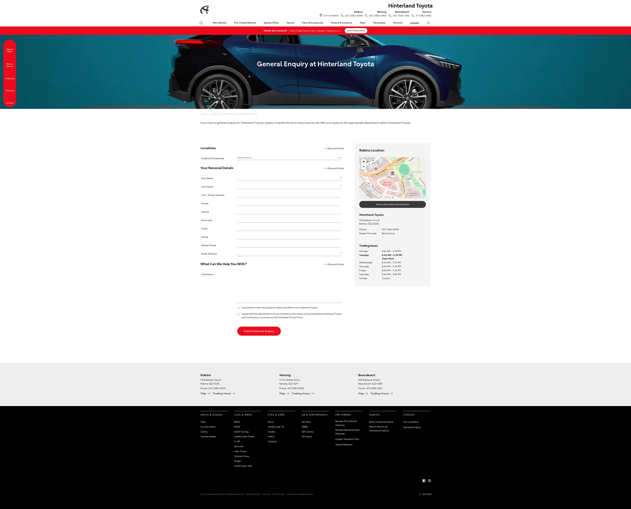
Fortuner (238, 446)
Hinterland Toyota (410, 5)
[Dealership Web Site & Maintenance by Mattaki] (425, 494)
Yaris (203, 421)
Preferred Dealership (212, 158)
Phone (204, 236)
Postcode (206, 220)
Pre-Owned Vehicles (245, 22)
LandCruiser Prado (244, 436)
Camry (204, 431)
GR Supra (307, 436)
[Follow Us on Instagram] (429, 481)
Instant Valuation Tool (347, 439)
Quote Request (343, 444)
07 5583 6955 (423, 13)
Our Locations (331, 15)
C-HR (237, 441)
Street (204, 203)
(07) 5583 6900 (377, 13)
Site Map (266, 494)
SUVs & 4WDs (243, 414)
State (204, 228)
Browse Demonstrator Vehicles (347, 431)
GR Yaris (306, 421)
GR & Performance (315, 414)
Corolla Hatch (208, 426)
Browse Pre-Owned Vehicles (346, 423)
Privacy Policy (279, 494)
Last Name (207, 186)
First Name (207, 178)
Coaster (272, 441)
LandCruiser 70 (276, 426)
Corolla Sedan (208, 436)
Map (203, 393)
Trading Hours (222, 393)
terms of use (272, 313)
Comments (207, 274)
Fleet (362, 22)
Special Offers (271, 22)
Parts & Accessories (312, 22)
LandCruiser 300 (243, 465)
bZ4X (237, 426)
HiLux (271, 421)
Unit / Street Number (213, 194)
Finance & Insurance (341, 22)
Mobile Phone (208, 245)
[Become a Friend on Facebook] (424, 481)
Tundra (271, 431)
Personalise (379, 22)
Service (290, 22)
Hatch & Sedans (211, 414)
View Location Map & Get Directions (392, 204)
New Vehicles (219, 22)
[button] (392, 174)
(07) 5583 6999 (354, 13)
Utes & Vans (276, 414)
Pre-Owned (343, 414)
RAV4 (237, 421)
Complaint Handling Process (300, 494)
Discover (398, 22)
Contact (414, 22)
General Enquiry (412, 427)
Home (201, 22)
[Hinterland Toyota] (204, 9)
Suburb (205, 211)
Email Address (209, 253)
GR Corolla (308, 431)
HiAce (271, 436)
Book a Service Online (381, 421)
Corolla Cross (241, 456)
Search (428, 23)
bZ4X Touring (241, 431)
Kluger (237, 460)
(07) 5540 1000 (401, 13)
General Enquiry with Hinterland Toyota (238, 113)
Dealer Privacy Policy (292, 317)
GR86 (305, 426)
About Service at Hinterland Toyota (379, 428)
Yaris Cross (240, 451)
